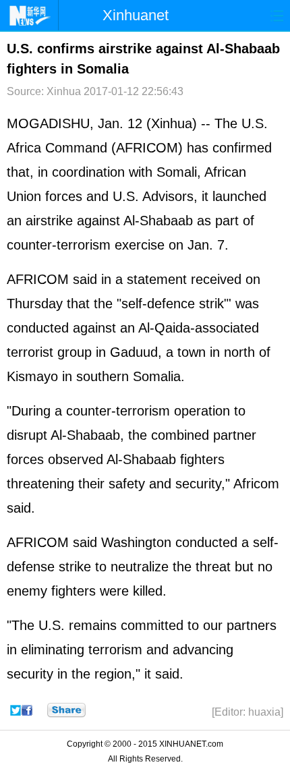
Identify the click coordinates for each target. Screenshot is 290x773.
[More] (66, 710)
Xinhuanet (136, 15)
